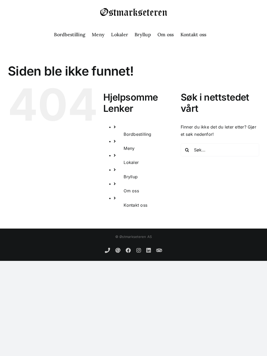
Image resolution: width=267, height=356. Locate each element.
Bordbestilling (137, 134)
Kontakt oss (135, 205)
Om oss (131, 190)
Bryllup (131, 176)
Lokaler (131, 162)
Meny (129, 148)
